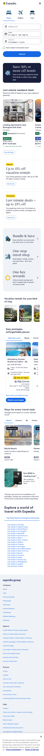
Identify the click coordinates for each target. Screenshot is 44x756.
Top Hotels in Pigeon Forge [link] (17, 527)
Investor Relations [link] (9, 609)
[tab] (9, 14)
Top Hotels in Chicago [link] (15, 525)
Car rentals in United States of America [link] (15, 650)
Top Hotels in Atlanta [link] (15, 542)
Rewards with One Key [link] (10, 657)
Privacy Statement (13, 750)
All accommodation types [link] (11, 653)
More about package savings (17, 395)
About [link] (5, 589)
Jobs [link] (4, 593)
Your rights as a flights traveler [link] (12, 732)
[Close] (41, 736)
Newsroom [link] (6, 605)
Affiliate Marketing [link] (9, 616)
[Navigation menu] (40, 3)
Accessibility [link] (7, 691)
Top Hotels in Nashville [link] (15, 533)
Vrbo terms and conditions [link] (12, 687)
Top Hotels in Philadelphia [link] (17, 562)
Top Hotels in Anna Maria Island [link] (19, 549)
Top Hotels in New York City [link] (17, 551)
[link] (30, 102)
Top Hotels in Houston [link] (15, 555)
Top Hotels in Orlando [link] (15, 544)
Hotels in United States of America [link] (14, 634)
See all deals (9, 152)
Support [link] (5, 708)
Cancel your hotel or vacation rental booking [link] (17, 712)
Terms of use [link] (7, 679)
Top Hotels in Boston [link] (15, 553)
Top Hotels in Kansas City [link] (16, 559)
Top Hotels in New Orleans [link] (17, 540)
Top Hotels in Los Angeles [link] (17, 531)
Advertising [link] (7, 612)
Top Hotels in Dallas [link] (14, 557)
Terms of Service (32, 750)
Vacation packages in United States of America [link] (18, 642)
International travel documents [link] (13, 728)
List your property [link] (9, 597)
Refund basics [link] (7, 720)
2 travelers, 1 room (16, 42)
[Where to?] (22, 27)
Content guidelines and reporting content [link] (17, 698)
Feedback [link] (6, 620)
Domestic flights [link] (8, 646)
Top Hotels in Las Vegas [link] (16, 546)
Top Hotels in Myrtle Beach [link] (17, 529)
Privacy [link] (5, 671)
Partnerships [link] (7, 601)
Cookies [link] (5, 675)
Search (22, 54)
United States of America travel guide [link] (15, 630)
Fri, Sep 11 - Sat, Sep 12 (18, 35)
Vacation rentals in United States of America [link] (17, 638)
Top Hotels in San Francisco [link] (17, 535)
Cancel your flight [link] (9, 716)
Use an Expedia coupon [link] (11, 724)
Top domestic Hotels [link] (15, 566)
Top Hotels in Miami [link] (14, 538)
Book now (11, 184)
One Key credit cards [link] (10, 661)
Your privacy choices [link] (9, 694)
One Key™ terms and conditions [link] (13, 683)
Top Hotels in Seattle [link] (15, 564)
